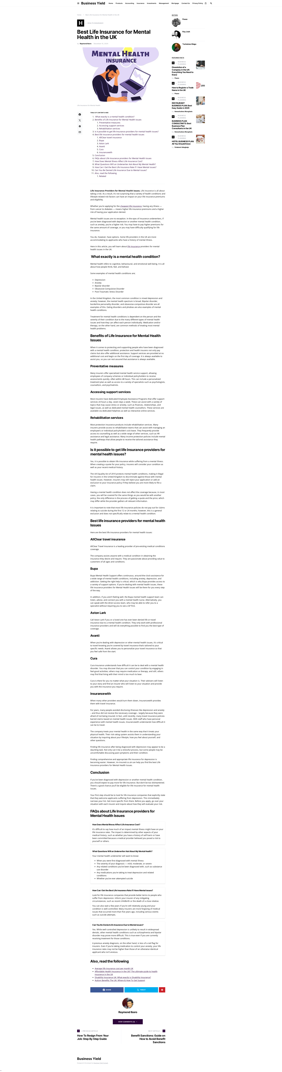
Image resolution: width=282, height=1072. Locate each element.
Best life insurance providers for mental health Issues (120, 134)
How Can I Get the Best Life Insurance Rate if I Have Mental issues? (125, 167)
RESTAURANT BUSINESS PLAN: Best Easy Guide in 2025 (182, 105)
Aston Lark (104, 143)
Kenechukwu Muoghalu (183, 111)
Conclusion (100, 155)
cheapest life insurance (131, 206)
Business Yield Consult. (101, 1063)
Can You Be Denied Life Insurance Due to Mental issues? (121, 170)
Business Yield (93, 3)
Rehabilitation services (110, 128)
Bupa (101, 140)
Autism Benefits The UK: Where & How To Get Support (120, 980)
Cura (101, 149)
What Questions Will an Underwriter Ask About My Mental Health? (125, 164)
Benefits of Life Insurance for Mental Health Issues (118, 119)
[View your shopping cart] (206, 3)
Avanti (102, 146)
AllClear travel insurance (110, 137)
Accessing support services (112, 125)
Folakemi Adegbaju (182, 147)
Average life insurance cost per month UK (114, 968)
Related (102, 176)
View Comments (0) (126, 1022)
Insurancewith (105, 152)
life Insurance (133, 246)
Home (79, 15)
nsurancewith (101, 694)
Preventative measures (109, 122)
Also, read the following (106, 173)
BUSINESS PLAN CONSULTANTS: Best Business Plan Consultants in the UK (182, 125)
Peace (184, 19)
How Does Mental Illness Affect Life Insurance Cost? (119, 161)
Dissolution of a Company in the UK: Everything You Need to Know (182, 71)
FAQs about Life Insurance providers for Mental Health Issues (123, 158)
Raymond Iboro (85, 44)
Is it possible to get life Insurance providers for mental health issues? (127, 131)
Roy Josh (186, 32)
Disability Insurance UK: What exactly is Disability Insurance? (123, 977)
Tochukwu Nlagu (189, 44)
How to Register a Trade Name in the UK (183, 88)
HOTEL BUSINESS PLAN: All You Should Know (183, 142)
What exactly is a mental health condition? (115, 116)
